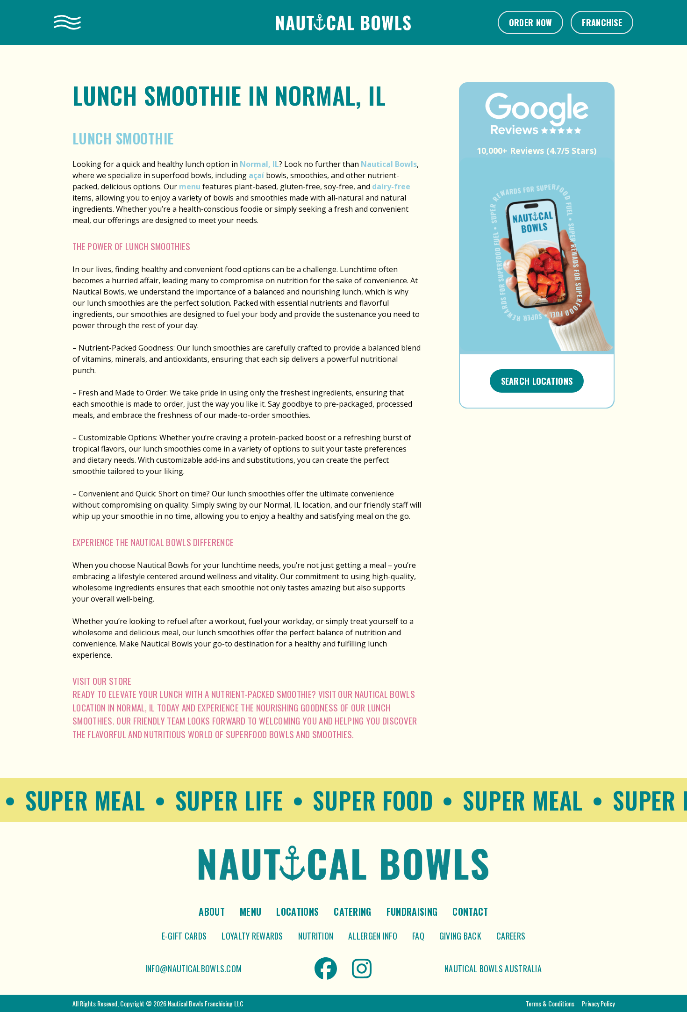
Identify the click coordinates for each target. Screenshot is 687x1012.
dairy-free (391, 186)
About (212, 911)
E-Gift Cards (184, 936)
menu (189, 186)
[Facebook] (326, 968)
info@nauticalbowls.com (193, 968)
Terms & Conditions (550, 1003)
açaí (256, 175)
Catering (353, 911)
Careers (510, 936)
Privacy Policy (598, 1003)
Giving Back (460, 936)
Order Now (530, 22)
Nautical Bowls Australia (493, 968)
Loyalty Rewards (252, 936)
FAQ (418, 936)
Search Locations (537, 381)
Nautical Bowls (389, 164)
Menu (250, 911)
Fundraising (412, 911)
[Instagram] (362, 968)
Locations (297, 911)
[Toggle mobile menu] (67, 22)
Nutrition (316, 936)
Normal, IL (259, 164)
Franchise (602, 22)
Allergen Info (372, 936)
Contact (470, 911)
